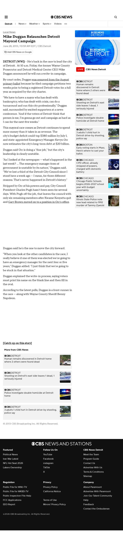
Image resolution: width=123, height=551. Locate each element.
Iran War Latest (10, 459)
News (22, 23)
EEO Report (9, 504)
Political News (10, 454)
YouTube (47, 454)
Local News (9, 32)
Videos (58, 23)
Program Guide (91, 459)
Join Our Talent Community (97, 496)
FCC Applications (12, 500)
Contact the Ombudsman (96, 509)
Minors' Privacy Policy (54, 504)
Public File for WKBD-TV (15, 491)
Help (85, 500)
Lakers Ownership (12, 467)
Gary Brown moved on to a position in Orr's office (38, 202)
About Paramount (92, 487)
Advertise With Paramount (97, 491)
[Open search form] (115, 17)
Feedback (88, 504)
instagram (48, 463)
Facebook (48, 459)
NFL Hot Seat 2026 (13, 463)
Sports (46, 23)
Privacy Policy (50, 487)
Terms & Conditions (93, 472)
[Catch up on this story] (17, 343)
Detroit (8, 23)
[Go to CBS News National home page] (61, 17)
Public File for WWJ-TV (15, 487)
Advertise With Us (92, 467)
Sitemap (87, 476)
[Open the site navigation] (24, 17)
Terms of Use (50, 500)
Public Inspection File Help (17, 496)
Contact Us (89, 463)
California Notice (52, 491)
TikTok (46, 467)
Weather (34, 23)
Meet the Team (91, 454)
